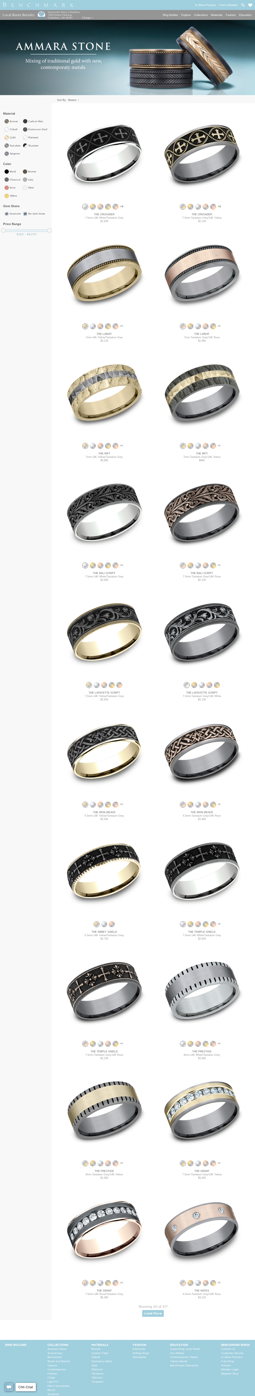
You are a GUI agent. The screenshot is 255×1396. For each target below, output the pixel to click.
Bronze (95, 1349)
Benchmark (54, 1357)
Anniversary (55, 1353)
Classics (52, 1366)
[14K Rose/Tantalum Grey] (100, 207)
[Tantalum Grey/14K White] (187, 685)
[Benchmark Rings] (38, 5)
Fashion (231, 15)
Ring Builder (170, 15)
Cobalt (95, 1357)
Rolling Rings (141, 1353)
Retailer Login (230, 1370)
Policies (225, 1366)
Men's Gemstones (58, 1386)
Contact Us (228, 1349)
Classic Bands (178, 1361)
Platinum (97, 1370)
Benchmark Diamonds (184, 1366)
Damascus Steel (101, 1361)
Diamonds (139, 1349)
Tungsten (97, 1382)
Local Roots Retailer (18, 15)
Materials (217, 15)
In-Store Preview (231, 1357)
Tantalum (97, 1374)
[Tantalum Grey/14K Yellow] (108, 207)
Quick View (104, 196)
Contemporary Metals (184, 1357)
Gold (94, 1366)
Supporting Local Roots (185, 1349)
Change (86, 17)
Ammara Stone (57, 1349)
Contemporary (56, 1370)
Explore (186, 15)
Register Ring (229, 1374)
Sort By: (62, 99)
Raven (51, 1390)
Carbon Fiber (100, 1353)
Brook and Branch (58, 1361)
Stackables (139, 1357)
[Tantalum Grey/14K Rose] (116, 207)
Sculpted (53, 1394)
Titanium (96, 1378)
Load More (153, 1313)
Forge (51, 1378)
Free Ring (227, 1361)
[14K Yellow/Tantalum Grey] (93, 207)
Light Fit (52, 1382)
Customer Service (232, 1353)
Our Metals (177, 1353)
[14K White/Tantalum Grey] (85, 207)
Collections (201, 15)
